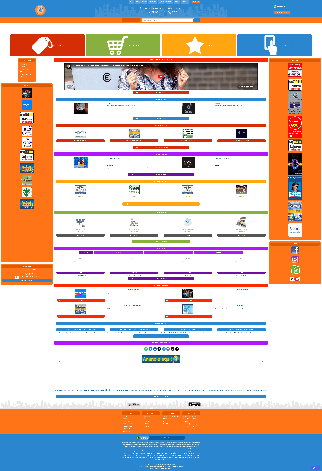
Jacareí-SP (176, 448)
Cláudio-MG (140, 446)
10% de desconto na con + (134, 140)
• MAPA (21, 71)
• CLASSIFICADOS (127, 421)
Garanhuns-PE (157, 446)
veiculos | (157, 390)
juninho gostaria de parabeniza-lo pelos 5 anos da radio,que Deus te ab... (245, 199)
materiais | (131, 390)
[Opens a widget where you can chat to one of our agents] (315, 468)
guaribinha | (161, 392)
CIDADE (131, 1)
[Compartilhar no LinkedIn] (155, 349)
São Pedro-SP (176, 455)
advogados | (84, 390)
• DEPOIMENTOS (147, 423)
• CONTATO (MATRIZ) (188, 426)
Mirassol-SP (153, 450)
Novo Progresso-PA (184, 450)
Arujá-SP (157, 442)
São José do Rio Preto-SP (154, 455)
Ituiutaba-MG (162, 448)
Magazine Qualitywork (133, 289)
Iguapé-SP (196, 446)
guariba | (255, 390)
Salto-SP (140, 453)
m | (206, 390)
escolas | (162, 390)
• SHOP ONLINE (126, 428)
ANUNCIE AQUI (184, 1)
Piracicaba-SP (147, 452)
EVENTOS (144, 1)
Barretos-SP (163, 442)
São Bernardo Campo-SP (179, 453)
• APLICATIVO (126, 431)
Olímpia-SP (192, 450)
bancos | (143, 390)
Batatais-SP (169, 442)
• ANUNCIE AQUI (147, 425)
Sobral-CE (130, 457)
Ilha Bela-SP (125, 448)
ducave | (190, 390)
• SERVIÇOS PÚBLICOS (25, 74)
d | (200, 390)
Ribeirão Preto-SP (191, 452)
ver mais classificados (161, 278)
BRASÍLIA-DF (130, 444)
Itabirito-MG (140, 448)
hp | (186, 390)
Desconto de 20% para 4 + (188, 140)
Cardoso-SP (127, 446)
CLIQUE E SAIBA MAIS (161, 92)
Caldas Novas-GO (158, 444)
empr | (182, 390)
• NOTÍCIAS (125, 418)
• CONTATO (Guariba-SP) (190, 425)
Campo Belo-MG (167, 444)
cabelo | (79, 390)
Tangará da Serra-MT (161, 457)
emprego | (225, 390)
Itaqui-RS (156, 448)
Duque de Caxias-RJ (149, 446)
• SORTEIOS (125, 430)
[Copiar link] (172, 349)
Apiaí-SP (146, 442)
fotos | (232, 390)
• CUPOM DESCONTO (128, 426)
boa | (178, 390)
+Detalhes (80, 272)
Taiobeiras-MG (151, 457)
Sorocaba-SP (137, 457)
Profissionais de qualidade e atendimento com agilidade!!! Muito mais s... (84, 199)
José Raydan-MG (184, 448)
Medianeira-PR (146, 450)
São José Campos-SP (142, 455)
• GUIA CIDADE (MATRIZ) (189, 416)
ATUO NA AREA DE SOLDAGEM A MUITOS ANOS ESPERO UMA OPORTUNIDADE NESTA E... (138, 199)
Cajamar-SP (151, 444)
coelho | (90, 390)
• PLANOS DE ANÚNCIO (149, 420)
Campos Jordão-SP (187, 444)
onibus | (203, 390)
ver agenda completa (161, 174)
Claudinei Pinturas (241, 305)
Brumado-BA (137, 444)
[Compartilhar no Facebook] (150, 349)
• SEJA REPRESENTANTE (189, 418)
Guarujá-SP (190, 446)
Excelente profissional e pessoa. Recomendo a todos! (189, 199)
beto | (68, 390)
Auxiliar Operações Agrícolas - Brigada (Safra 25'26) (134, 329)
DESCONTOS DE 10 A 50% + (241, 140)
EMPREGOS (161, 1)
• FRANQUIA (186, 420)
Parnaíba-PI (134, 452)
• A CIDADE (125, 416)
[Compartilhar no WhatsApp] (146, 349)
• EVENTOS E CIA (167, 418)
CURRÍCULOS (169, 1)
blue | (75, 390)
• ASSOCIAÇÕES (23, 64)
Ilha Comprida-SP (132, 448)
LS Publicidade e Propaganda (241, 289)
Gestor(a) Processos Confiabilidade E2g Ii (241, 329)
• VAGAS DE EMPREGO (128, 423)
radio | (93, 390)
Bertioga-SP (188, 442)
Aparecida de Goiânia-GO (137, 442)
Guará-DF (171, 446)
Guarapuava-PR (177, 446)
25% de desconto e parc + (80, 140)
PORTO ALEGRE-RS (165, 452)
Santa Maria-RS (163, 453)
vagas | (127, 390)
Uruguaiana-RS (190, 457)
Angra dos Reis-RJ (126, 442)
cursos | (220, 390)
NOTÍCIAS (138, 1)
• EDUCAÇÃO (22, 66)
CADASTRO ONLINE (282, 12)
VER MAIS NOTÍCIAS (161, 118)
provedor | (250, 390)
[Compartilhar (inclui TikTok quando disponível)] (177, 349)
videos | (147, 390)
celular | (236, 390)
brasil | (265, 390)
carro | (71, 390)
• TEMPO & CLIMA (24, 78)
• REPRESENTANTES (168, 425)
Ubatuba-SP (183, 457)
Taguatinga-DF (144, 457)
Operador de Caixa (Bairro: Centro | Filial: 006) (80, 329)
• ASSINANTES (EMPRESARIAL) (171, 416)
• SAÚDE (21, 76)
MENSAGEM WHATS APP (282, 9)
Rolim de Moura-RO (133, 453)
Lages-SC (191, 448)
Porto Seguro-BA (174, 452)
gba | (96, 390)
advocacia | (122, 390)
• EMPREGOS (166, 421)
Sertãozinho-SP (193, 455)
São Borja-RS (189, 453)
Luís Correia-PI (126, 450)
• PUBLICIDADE (146, 416)
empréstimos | (171, 390)
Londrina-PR (197, 448)
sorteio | (245, 390)
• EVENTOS (125, 420)
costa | (56, 390)
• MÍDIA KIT (145, 418)
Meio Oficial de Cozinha (188, 329)
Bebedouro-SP (181, 442)
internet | (103, 390)
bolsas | (241, 390)
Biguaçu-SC (195, 442)
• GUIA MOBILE (186, 421)
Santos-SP (170, 453)
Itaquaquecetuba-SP (148, 448)
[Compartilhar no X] (159, 349)
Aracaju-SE (151, 442)
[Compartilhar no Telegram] (164, 349)
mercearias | (195, 390)
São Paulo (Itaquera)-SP (166, 455)
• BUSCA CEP (22, 73)
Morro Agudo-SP (175, 450)
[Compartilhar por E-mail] (168, 349)
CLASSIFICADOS (152, 1)
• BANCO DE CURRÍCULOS (129, 425)
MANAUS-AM (133, 450)
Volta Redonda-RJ (161, 459)
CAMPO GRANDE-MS (177, 444)
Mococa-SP (160, 450)
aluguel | (60, 390)
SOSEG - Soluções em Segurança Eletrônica (133, 305)
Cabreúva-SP (144, 444)
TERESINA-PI (176, 457)
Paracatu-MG (127, 452)
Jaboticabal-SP (169, 448)
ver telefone (81, 300)
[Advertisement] (161, 28)
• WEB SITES (146, 421)
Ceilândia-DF (134, 446)
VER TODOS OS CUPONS (161, 147)
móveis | (152, 390)
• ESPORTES (22, 68)
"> (21, 130)
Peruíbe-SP (140, 452)
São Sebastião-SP (184, 455)
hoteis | (109, 390)
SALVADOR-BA (147, 453)
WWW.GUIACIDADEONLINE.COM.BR (158, 466)
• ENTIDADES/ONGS (24, 69)
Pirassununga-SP (155, 452)
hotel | (139, 390)
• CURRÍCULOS (166, 423)
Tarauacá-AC (170, 457)
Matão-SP (139, 450)
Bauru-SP (175, 442)
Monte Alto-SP (166, 450)
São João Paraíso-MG (131, 455)
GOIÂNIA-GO (165, 446)
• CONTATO (146, 426)
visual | (65, 390)
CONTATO (177, 1)
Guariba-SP (184, 446)
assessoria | (261, 390)
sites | (99, 390)
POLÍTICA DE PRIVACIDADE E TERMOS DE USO (161, 468)
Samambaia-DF (155, 453)
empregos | (211, 390)
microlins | (116, 390)
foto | (229, 390)
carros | (216, 390)
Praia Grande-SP (183, 452)
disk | (135, 390)
